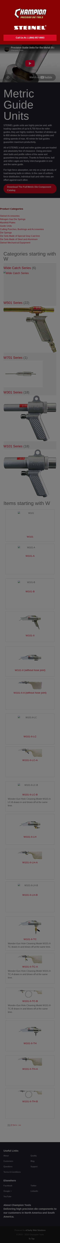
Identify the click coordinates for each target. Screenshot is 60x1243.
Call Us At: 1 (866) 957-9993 (30, 38)
